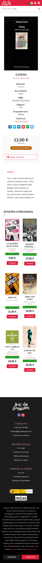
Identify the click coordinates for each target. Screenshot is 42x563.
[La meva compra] (31, 3)
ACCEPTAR (30, 557)
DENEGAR (11, 557)
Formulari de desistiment (21, 480)
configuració (31, 549)
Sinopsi (10, 172)
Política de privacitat (21, 456)
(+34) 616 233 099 (21, 427)
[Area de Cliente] (35, 3)
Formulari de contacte (21, 435)
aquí (13, 549)
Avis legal (21, 448)
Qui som (21, 473)
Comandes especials (21, 476)
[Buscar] (39, 9)
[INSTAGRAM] (23, 415)
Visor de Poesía (21, 121)
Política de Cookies (21, 460)
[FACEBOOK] (19, 415)
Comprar (12, 263)
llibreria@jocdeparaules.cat (21, 431)
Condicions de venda (21, 452)
